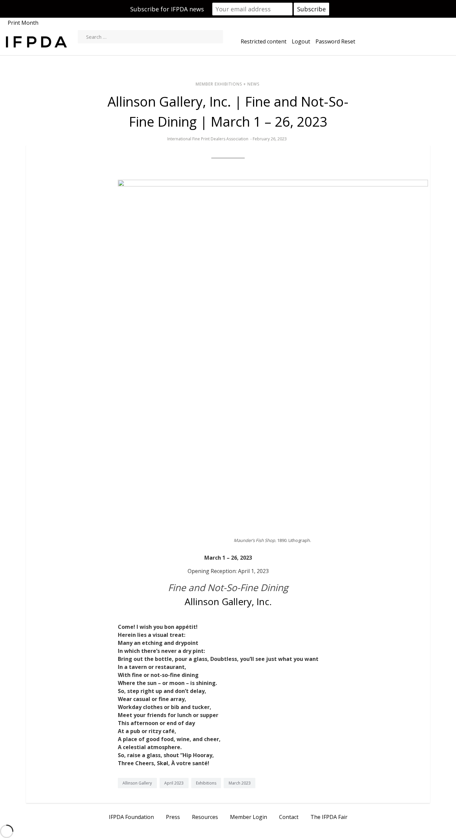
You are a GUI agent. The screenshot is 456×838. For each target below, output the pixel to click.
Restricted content (263, 41)
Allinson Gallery (137, 783)
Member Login (248, 817)
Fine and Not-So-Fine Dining (228, 587)
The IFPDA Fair (329, 817)
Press (173, 817)
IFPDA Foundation (131, 817)
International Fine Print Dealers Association (207, 139)
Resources (205, 817)
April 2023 (174, 783)
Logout (301, 41)
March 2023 (240, 783)
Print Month (23, 22)
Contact (288, 817)
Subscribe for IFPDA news (167, 9)
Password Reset (335, 41)
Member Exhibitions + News (227, 84)
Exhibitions (206, 783)
